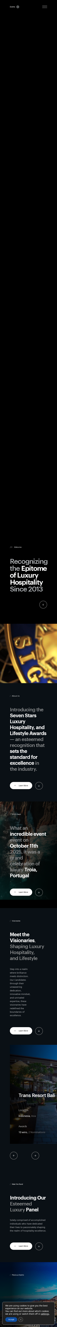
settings (45, 1314)
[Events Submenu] (17, 7)
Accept (11, 1319)
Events (12, 7)
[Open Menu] (44, 6)
